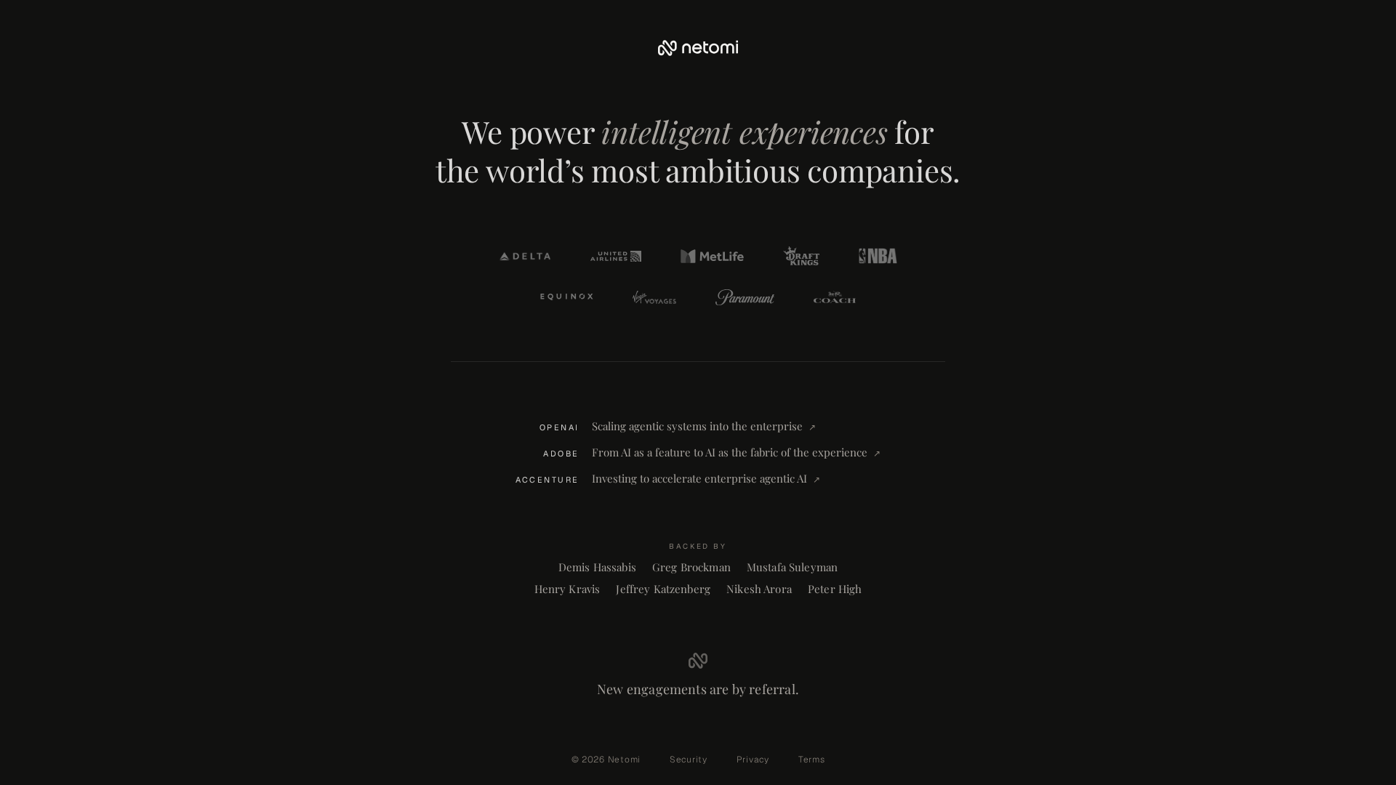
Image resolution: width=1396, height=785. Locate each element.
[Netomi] (698, 48)
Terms (811, 759)
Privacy (753, 759)
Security (688, 759)
